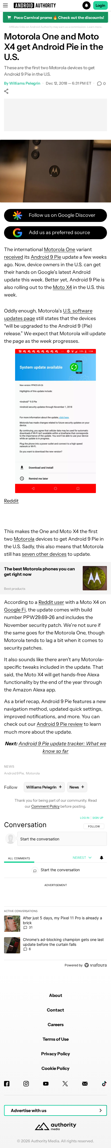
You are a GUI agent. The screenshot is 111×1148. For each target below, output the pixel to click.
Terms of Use (56, 1039)
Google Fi (15, 610)
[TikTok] (104, 1083)
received (13, 257)
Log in (84, 817)
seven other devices (44, 554)
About (55, 995)
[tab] (19, 857)
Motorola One (59, 249)
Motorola (24, 539)
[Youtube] (45, 1083)
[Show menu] (5, 5)
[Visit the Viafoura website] (95, 965)
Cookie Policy (55, 1068)
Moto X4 (62, 287)
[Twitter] (65, 1083)
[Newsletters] (85, 1083)
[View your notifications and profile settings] (101, 857)
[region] (55, 892)
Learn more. (94, 27)
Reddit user (51, 602)
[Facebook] (6, 1083)
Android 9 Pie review (60, 724)
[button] (55, 5)
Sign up (97, 817)
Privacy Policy (55, 1053)
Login (100, 5)
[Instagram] (26, 1083)
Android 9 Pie (46, 257)
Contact (55, 1010)
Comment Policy (45, 806)
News (9, 766)
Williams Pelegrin (24, 83)
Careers (56, 1024)
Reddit (11, 501)
